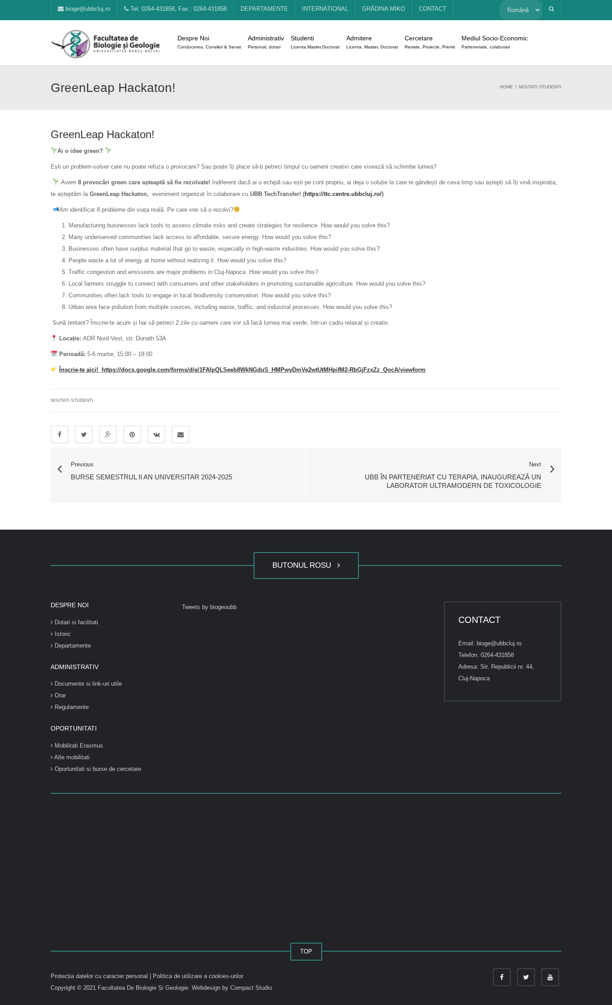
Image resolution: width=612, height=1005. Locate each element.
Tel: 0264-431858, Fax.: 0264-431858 (178, 8)
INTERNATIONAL (325, 8)
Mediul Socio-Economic (494, 42)
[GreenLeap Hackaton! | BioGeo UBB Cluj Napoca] (107, 42)
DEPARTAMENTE (264, 8)
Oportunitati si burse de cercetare (97, 769)
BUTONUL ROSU (304, 565)
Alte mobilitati (71, 757)
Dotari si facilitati (75, 622)
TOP (306, 951)
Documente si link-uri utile (87, 683)
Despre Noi (209, 42)
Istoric (62, 634)
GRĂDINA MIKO (383, 8)
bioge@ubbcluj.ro (87, 8)
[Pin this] (132, 435)
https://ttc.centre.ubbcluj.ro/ (343, 194)
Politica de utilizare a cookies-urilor (198, 976)
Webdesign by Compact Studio (232, 987)
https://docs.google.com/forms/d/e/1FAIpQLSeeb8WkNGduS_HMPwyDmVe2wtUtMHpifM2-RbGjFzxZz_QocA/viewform (264, 369)
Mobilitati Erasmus (78, 745)
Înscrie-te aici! (78, 369)
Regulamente (71, 707)
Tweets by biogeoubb (209, 607)
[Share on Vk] (156, 435)
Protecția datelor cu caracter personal (100, 976)
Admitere (372, 42)
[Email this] (181, 435)
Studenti (315, 42)
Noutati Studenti (72, 400)
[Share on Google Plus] (108, 435)
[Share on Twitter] (84, 435)
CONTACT (432, 8)
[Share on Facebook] (60, 435)
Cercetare (430, 42)
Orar (59, 695)
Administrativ (266, 42)
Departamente (72, 645)
